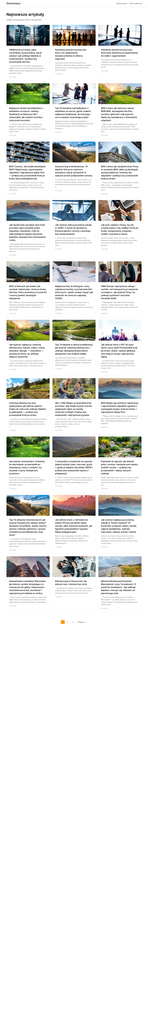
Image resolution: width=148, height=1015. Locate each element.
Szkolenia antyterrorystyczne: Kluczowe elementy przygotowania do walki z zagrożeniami (119, 52)
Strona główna (136, 3)
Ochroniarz (13, 3)
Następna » (82, 622)
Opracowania (121, 3)
